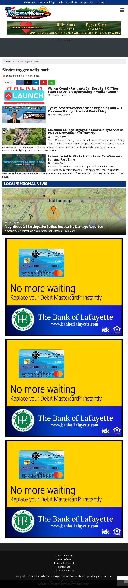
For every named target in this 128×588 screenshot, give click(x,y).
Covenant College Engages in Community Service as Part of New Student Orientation (85, 131)
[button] (122, 10)
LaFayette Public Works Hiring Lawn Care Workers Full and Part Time (85, 158)
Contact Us (64, 566)
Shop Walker (87, 2)
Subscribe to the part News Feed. (23, 75)
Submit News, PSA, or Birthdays (39, 2)
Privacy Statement (64, 563)
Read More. (50, 150)
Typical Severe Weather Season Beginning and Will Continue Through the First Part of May (85, 109)
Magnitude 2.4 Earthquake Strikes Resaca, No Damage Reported (54, 226)
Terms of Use (64, 559)
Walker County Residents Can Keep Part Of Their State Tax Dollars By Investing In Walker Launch (83, 90)
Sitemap (101, 2)
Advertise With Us (68, 2)
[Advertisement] (64, 287)
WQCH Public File (64, 555)
